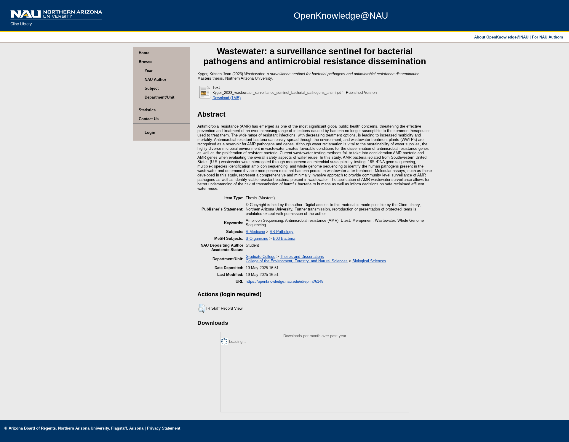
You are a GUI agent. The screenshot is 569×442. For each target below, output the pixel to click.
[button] (201, 308)
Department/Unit (159, 97)
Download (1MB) (226, 98)
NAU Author (155, 79)
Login (150, 132)
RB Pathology (281, 231)
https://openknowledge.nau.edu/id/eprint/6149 (284, 281)
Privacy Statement (163, 428)
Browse (145, 62)
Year (149, 70)
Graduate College (260, 256)
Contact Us (149, 119)
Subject (152, 88)
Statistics (147, 110)
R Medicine (255, 231)
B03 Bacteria (284, 238)
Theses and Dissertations (302, 256)
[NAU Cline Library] (56, 28)
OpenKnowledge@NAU (341, 15)
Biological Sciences (369, 261)
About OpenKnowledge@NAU (502, 37)
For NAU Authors (547, 37)
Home (144, 53)
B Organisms (257, 238)
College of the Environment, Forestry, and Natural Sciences (297, 261)
